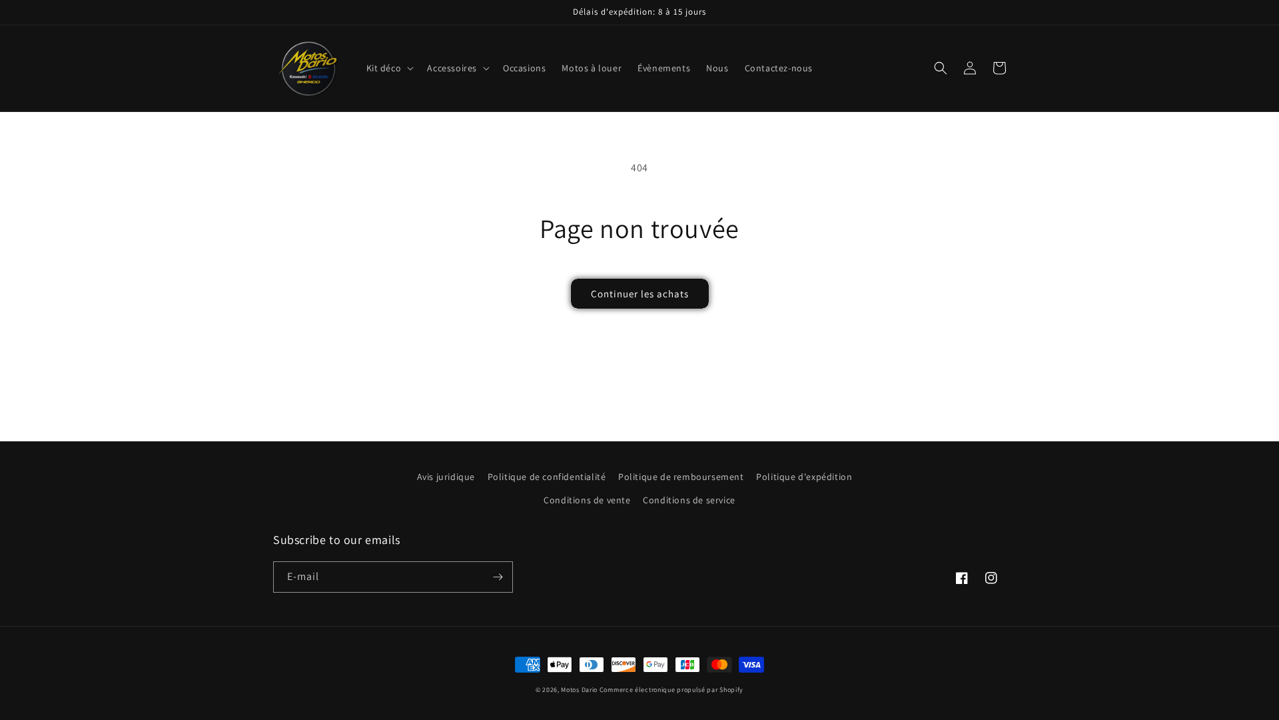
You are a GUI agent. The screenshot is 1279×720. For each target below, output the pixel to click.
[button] (389, 68)
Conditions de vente (587, 500)
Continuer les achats (640, 293)
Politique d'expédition (804, 477)
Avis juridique (446, 477)
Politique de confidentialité (547, 477)
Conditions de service (689, 500)
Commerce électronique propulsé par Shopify (671, 689)
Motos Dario (579, 689)
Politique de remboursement (681, 477)
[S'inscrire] (497, 577)
